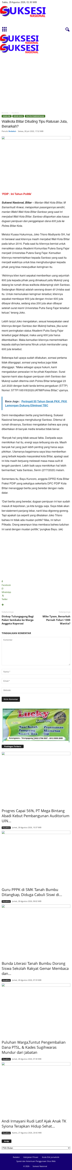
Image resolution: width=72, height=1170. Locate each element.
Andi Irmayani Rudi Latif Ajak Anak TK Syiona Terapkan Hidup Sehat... (34, 1123)
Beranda (5, 113)
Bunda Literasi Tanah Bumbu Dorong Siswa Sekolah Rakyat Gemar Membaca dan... (35, 968)
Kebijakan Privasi (30, 1157)
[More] (36, 605)
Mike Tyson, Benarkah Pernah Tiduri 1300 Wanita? (56, 620)
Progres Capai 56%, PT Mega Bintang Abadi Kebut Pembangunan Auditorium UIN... (35, 815)
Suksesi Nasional (40, 1166)
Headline (6, 116)
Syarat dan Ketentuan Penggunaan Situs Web (36, 1161)
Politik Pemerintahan (35, 116)
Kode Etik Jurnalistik (50, 1157)
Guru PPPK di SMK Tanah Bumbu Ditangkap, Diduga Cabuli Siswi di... (32, 892)
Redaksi (12, 131)
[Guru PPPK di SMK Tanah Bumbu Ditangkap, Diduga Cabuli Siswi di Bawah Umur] (36, 857)
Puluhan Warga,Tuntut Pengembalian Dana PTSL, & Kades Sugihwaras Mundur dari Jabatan (34, 1047)
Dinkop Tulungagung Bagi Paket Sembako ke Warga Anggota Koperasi (18, 620)
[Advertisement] (36, 72)
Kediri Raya (18, 116)
